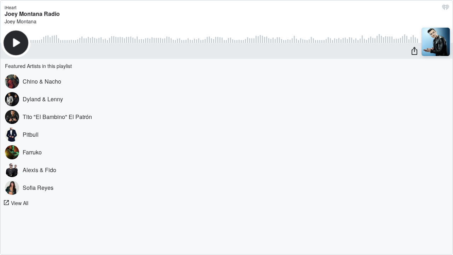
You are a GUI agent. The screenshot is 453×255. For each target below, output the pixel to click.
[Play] (15, 42)
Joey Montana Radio (32, 14)
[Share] (414, 51)
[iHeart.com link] (445, 8)
